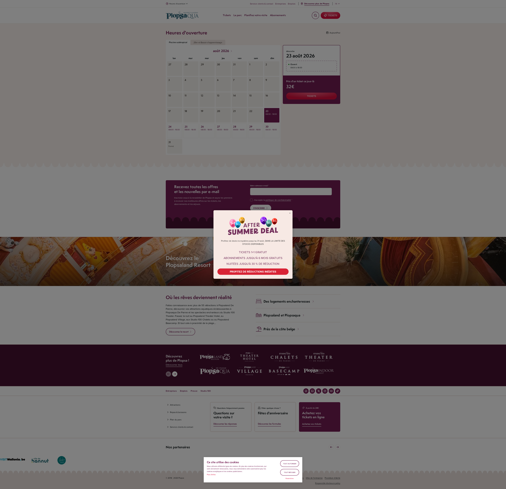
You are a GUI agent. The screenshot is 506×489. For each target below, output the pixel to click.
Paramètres (290, 478)
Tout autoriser (289, 464)
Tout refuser (289, 472)
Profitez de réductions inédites (253, 271)
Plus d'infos (211, 474)
